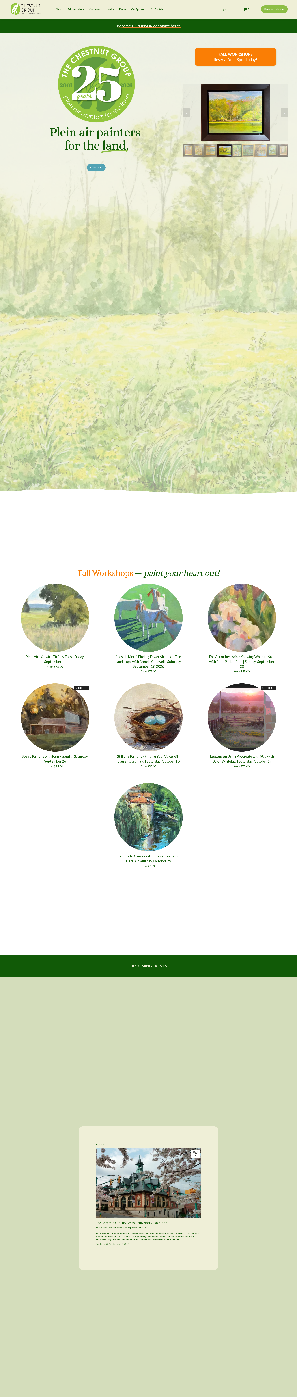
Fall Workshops (75, 9)
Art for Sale (157, 9)
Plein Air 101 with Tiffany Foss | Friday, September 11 (55, 659)
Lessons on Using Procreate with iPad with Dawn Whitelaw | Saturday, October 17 (242, 758)
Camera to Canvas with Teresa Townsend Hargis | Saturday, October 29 (148, 858)
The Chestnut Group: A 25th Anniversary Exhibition (131, 1222)
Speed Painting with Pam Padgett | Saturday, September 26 (55, 758)
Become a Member (274, 9)
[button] (186, 112)
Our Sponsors (138, 9)
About (59, 9)
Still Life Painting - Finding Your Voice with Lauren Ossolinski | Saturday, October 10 (148, 758)
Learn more (96, 167)
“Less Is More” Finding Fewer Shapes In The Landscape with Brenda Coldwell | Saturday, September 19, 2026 (148, 661)
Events (122, 9)
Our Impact (95, 9)
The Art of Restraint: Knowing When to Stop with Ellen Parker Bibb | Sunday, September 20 (242, 661)
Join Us (110, 9)
